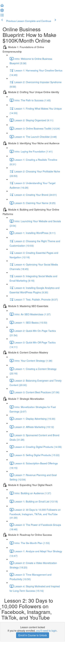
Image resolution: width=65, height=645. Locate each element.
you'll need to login (46, 630)
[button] (2, 6)
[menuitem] (2, 11)
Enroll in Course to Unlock (32, 635)
